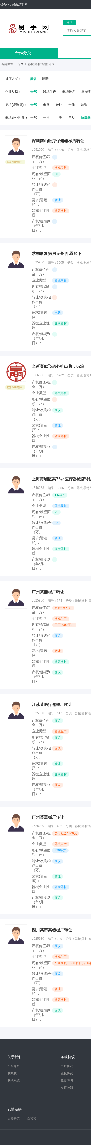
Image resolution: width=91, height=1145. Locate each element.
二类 (59, 118)
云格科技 (14, 1118)
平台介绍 (14, 1066)
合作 (71, 105)
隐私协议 (67, 1073)
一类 (46, 118)
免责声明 (67, 1080)
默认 (33, 79)
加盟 (84, 105)
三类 (71, 118)
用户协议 (67, 1066)
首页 (20, 64)
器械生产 (49, 92)
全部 (33, 92)
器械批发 (68, 92)
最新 (45, 79)
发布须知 (67, 1087)
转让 (59, 105)
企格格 (31, 1118)
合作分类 (20, 53)
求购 (46, 105)
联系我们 (14, 1073)
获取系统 (14, 1080)
